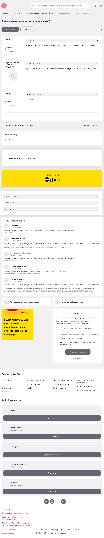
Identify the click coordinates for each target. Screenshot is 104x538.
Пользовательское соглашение (15, 513)
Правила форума (9, 529)
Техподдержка (8, 533)
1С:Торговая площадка (87, 390)
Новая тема (10, 29)
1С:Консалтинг (33, 384)
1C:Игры (5, 392)
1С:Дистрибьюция (60, 384)
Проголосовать (77, 352)
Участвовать (52, 436)
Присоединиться (52, 455)
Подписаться (52, 418)
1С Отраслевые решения (63, 381)
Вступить (52, 473)
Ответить (27, 29)
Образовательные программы (85, 382)
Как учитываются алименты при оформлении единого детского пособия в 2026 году (35, 271)
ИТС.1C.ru (56, 392)
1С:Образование (59, 388)
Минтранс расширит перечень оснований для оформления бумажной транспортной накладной (39, 230)
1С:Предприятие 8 (35, 381)
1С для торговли (84, 386)
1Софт (29, 388)
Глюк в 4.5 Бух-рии (91, 126)
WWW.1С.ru (7, 381)
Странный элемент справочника (19, 126)
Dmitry (8, 40)
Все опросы (78, 358)
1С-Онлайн (6, 388)
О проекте (6, 509)
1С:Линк (5, 384)
